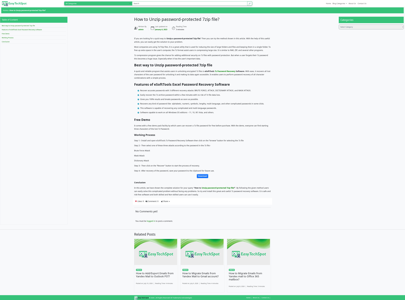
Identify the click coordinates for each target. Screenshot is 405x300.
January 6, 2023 (161, 29)
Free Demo (6, 34)
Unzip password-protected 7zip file (218, 188)
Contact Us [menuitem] (362, 3)
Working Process (8, 38)
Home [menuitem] (328, 3)
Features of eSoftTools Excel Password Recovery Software (22, 30)
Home (5, 10)
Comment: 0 (152, 201)
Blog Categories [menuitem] (339, 3)
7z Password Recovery (225, 71)
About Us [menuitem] (352, 3)
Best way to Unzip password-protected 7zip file (18, 26)
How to (139, 270)
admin (141, 29)
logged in (151, 221)
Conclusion (6, 42)
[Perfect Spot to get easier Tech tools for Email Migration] (14, 3)
